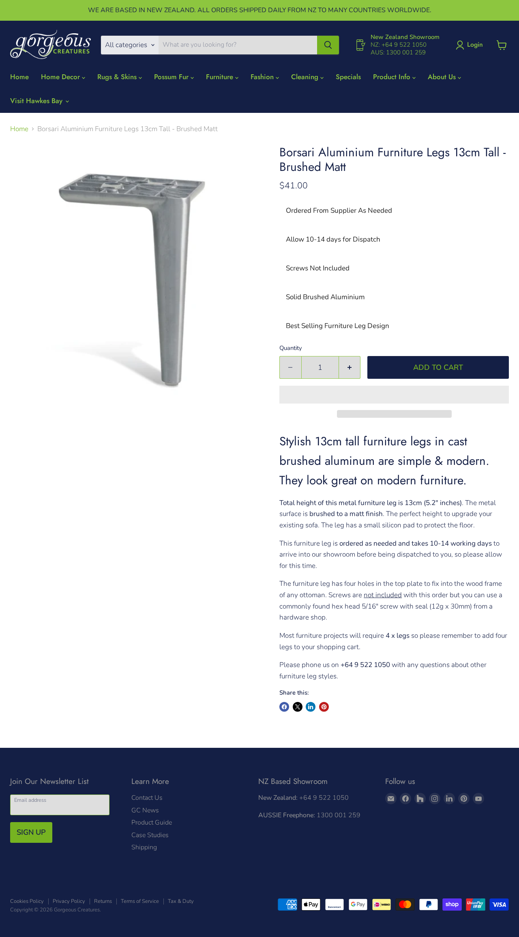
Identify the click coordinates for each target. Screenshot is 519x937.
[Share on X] (297, 707)
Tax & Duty (181, 901)
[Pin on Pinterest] (324, 707)
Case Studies (150, 835)
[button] (394, 395)
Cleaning (305, 77)
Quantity (290, 348)
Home (19, 77)
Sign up (31, 832)
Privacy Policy (69, 901)
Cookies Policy (27, 901)
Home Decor (61, 77)
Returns (103, 901)
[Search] (328, 45)
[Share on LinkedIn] (310, 707)
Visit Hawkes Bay (37, 101)
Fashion (263, 77)
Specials (348, 77)
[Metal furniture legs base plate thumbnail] (118, 434)
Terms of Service (140, 901)
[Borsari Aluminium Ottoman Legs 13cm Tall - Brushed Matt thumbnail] (25, 434)
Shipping (144, 847)
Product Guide (151, 822)
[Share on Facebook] (284, 707)
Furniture (220, 77)
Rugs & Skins (118, 77)
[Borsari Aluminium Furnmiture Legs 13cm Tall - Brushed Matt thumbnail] (55, 434)
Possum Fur (172, 77)
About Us (443, 77)
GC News (145, 810)
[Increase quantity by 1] (350, 367)
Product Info (392, 77)
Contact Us (147, 797)
